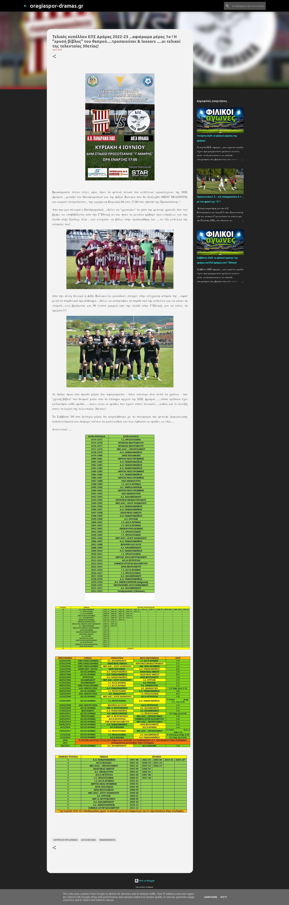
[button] (54, 56)
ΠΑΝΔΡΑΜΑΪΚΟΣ (107, 840)
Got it (223, 897)
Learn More (210, 897)
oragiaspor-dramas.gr (56, 6)
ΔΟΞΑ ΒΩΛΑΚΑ (88, 840)
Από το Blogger (147, 880)
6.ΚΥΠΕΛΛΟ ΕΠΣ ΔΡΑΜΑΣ (65, 840)
